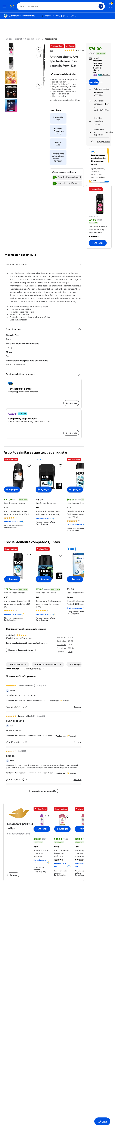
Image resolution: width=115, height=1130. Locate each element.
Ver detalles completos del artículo (65, 100)
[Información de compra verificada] (34, 685)
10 (83, 50)
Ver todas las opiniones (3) (44, 791)
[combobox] (61, 6)
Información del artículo (20, 254)
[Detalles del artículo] (79, 264)
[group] (74, 50)
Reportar (77, 707)
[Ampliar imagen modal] (39, 55)
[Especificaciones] (79, 329)
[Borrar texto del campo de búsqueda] (97, 6)
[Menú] (4, 6)
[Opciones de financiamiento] (79, 373)
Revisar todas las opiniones (20, 650)
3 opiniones (27, 638)
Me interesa (71, 403)
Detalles (109, 132)
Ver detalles (104, 74)
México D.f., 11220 (101, 110)
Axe (51, 50)
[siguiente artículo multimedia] (39, 85)
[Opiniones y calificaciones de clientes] (79, 628)
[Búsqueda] (101, 6)
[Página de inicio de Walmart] (12, 6)
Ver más (13, 875)
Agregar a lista (103, 141)
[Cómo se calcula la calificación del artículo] (47, 643)
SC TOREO (98, 95)
